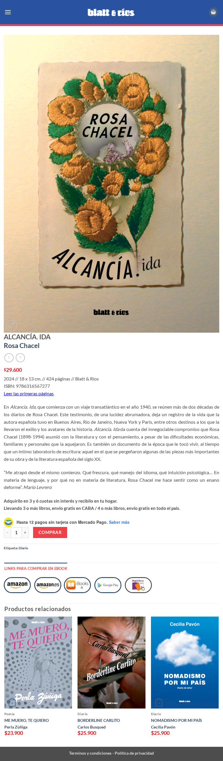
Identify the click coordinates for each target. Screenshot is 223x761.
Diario (23, 548)
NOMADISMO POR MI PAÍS (176, 720)
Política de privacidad (134, 753)
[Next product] (8, 357)
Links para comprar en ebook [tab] (35, 568)
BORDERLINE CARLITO (99, 720)
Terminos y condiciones (90, 753)
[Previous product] (20, 357)
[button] (8, 12)
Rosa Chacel (21, 345)
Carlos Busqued (92, 726)
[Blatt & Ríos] (111, 12)
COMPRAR (50, 532)
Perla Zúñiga (15, 726)
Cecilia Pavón (163, 726)
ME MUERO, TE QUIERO (26, 720)
